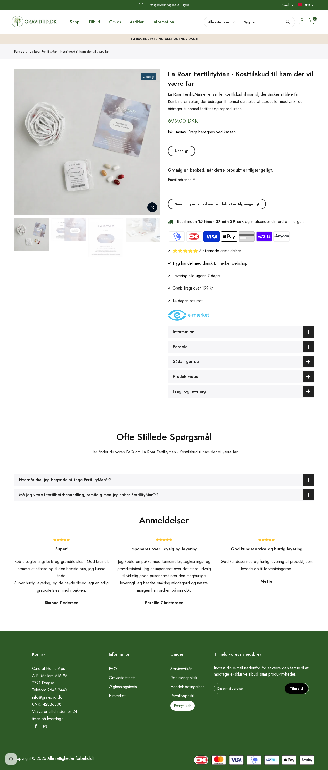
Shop (74, 22)
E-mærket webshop (231, 263)
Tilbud (94, 22)
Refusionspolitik (183, 678)
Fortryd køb (182, 705)
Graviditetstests (122, 678)
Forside (19, 51)
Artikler (137, 22)
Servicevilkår (181, 669)
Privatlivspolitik (182, 696)
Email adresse (181, 180)
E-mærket (117, 696)
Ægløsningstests (123, 687)
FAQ (113, 669)
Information (163, 22)
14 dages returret (187, 301)
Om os (115, 22)
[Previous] (23, 142)
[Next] (151, 142)
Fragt (192, 132)
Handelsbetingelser (187, 687)
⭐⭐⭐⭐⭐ (185, 251)
